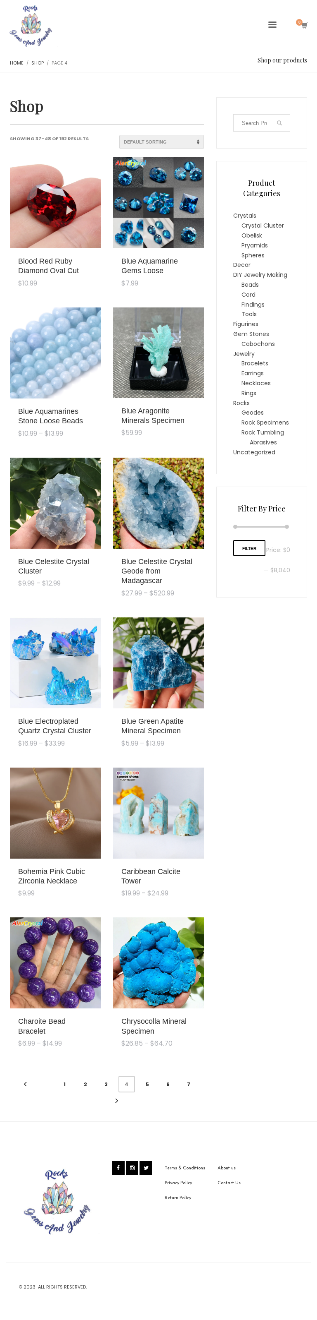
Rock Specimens (265, 422)
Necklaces (256, 383)
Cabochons (258, 344)
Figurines (245, 324)
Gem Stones (251, 334)
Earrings (252, 373)
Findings (253, 304)
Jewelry (244, 354)
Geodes (252, 412)
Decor (242, 265)
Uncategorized (254, 452)
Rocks (241, 403)
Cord (248, 294)
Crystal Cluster (262, 225)
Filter (249, 548)
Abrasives (263, 442)
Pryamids (254, 245)
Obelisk (251, 235)
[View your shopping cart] (304, 26)
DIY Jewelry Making (260, 275)
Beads (250, 285)
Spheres (253, 255)
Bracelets (254, 363)
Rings (248, 393)
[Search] (279, 123)
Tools (249, 314)
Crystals (244, 215)
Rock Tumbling (262, 432)
